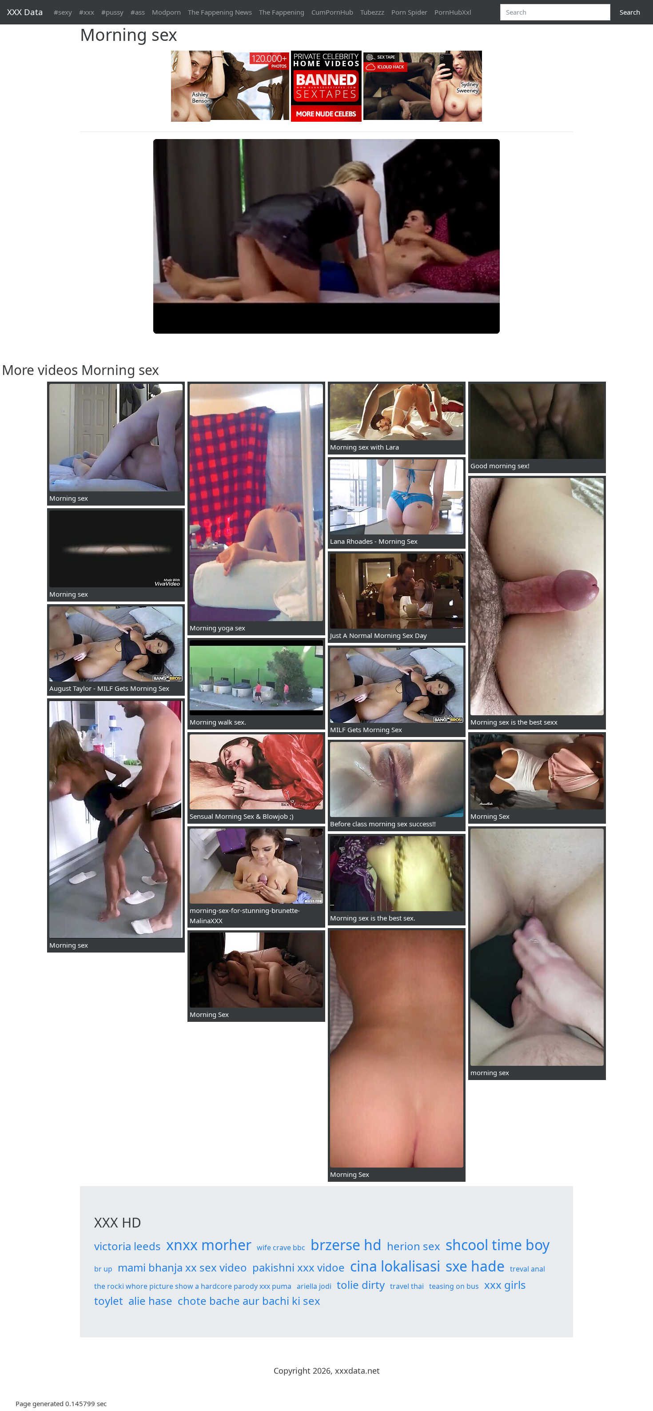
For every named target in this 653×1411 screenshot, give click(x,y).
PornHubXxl (452, 12)
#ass (138, 12)
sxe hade (475, 1265)
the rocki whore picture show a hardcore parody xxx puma (192, 1286)
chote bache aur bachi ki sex (249, 1300)
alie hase (150, 1300)
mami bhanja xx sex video (182, 1267)
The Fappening (281, 12)
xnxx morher (208, 1244)
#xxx (86, 12)
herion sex (413, 1246)
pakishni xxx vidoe (298, 1267)
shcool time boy (497, 1244)
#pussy (112, 12)
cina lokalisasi (395, 1265)
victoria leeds (127, 1246)
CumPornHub (332, 12)
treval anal (527, 1269)
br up (103, 1269)
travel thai (407, 1286)
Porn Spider (409, 12)
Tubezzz (372, 12)
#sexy (63, 12)
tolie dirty (361, 1284)
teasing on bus (454, 1286)
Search (630, 12)
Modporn (166, 12)
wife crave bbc (281, 1247)
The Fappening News (220, 12)
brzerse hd (346, 1244)
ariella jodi (314, 1286)
